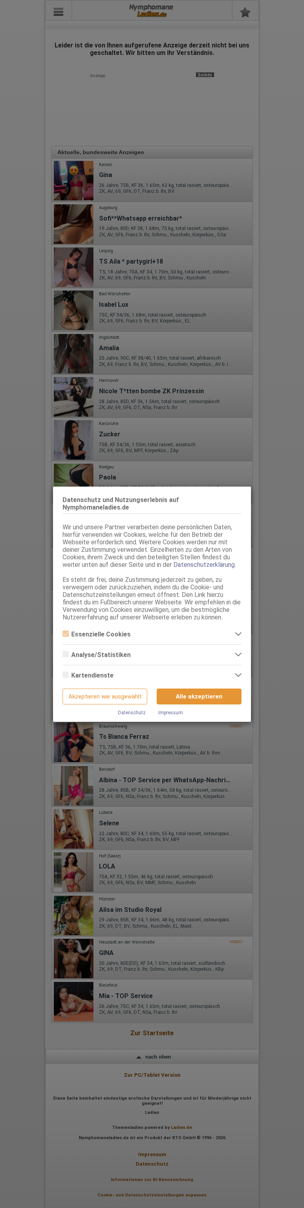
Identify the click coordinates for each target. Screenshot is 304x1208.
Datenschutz (132, 712)
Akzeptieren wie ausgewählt (105, 696)
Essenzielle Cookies (101, 634)
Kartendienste (92, 675)
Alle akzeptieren (199, 696)
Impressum (170, 712)
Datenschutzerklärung (204, 564)
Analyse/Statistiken (101, 655)
